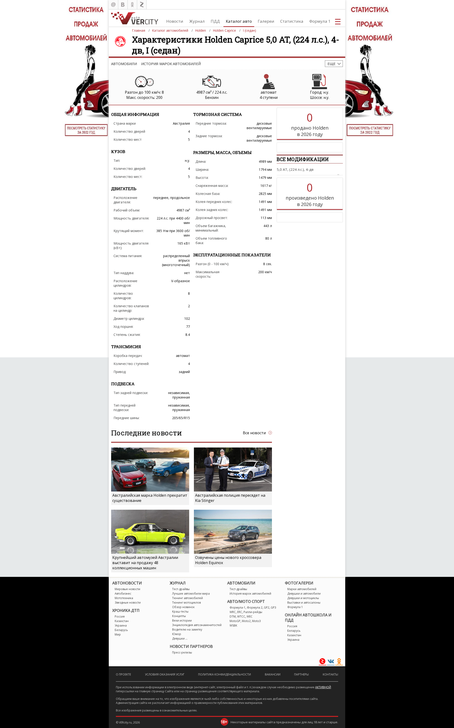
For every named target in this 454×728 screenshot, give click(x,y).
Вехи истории (182, 620)
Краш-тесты (180, 612)
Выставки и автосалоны (303, 603)
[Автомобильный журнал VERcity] (134, 18)
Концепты (179, 616)
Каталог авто (239, 21)
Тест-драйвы (181, 589)
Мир (118, 634)
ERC (239, 612)
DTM (233, 616)
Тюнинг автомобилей (187, 598)
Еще (331, 63)
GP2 (266, 607)
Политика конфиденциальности (224, 674)
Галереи (266, 21)
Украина (121, 625)
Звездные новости (128, 603)
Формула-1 (237, 607)
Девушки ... (180, 638)
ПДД (215, 21)
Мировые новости (127, 589)
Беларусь (121, 630)
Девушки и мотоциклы (303, 598)
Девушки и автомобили (304, 594)
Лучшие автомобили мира (191, 594)
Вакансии (272, 674)
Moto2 (246, 621)
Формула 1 (320, 21)
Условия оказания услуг (164, 674)
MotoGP (235, 621)
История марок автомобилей (171, 63)
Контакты (330, 674)
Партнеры (301, 674)
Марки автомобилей (301, 589)
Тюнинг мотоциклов (186, 603)
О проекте (123, 674)
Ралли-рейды (253, 612)
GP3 (273, 607)
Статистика (291, 21)
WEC (250, 616)
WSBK (233, 625)
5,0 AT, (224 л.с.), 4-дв (295, 169)
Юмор (176, 634)
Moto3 (256, 621)
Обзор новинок (183, 607)
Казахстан (122, 621)
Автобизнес (123, 594)
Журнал (197, 21)
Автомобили (124, 63)
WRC (233, 612)
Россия (120, 616)
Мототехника (124, 598)
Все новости (254, 432)
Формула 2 (254, 607)
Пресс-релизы (182, 652)
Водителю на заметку (187, 629)
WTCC (241, 616)
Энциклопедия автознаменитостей (197, 625)
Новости (174, 21)
